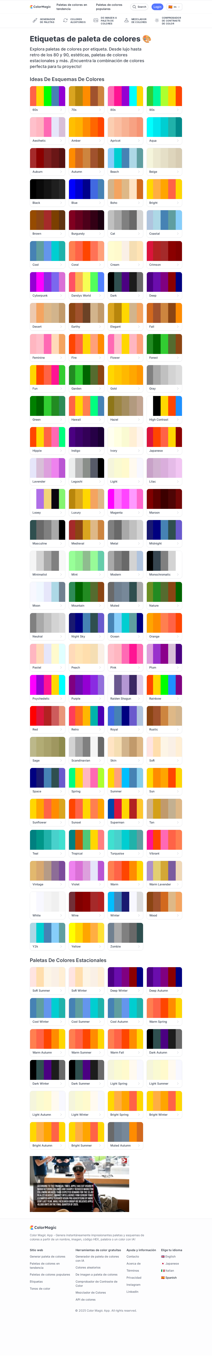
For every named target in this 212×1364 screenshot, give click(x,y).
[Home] (40, 6)
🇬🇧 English (168, 1256)
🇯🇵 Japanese (170, 1263)
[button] (174, 7)
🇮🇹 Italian (167, 1270)
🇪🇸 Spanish (169, 1277)
